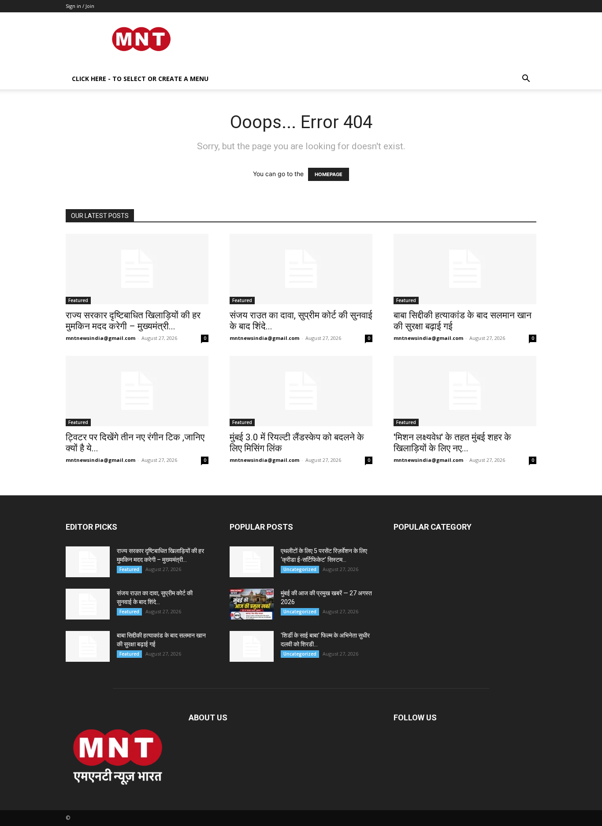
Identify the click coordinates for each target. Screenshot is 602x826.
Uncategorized (299, 569)
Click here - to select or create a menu (140, 78)
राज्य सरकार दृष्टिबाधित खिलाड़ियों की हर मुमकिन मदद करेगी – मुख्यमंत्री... (133, 321)
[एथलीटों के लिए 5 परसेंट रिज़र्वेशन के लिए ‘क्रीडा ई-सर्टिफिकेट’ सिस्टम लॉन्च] (252, 561)
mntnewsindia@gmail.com (100, 338)
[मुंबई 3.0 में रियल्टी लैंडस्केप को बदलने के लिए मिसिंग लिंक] (301, 391)
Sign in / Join (80, 6)
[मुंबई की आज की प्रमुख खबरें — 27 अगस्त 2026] (252, 604)
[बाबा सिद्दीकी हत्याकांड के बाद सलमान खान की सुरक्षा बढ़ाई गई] (465, 269)
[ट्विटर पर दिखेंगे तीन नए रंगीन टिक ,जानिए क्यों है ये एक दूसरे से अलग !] (137, 391)
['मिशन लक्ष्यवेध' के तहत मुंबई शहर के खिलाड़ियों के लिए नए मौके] (465, 391)
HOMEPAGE (328, 174)
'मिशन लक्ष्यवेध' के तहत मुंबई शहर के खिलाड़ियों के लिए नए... (452, 443)
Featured (78, 300)
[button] (525, 79)
